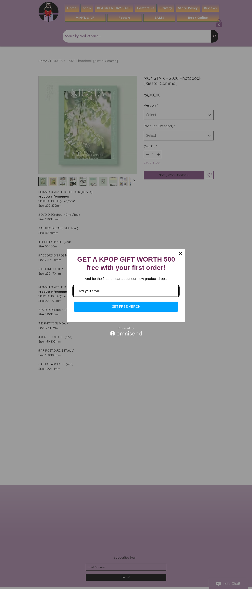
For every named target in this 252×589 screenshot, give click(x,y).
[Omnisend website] (126, 331)
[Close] (180, 253)
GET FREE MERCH (126, 306)
